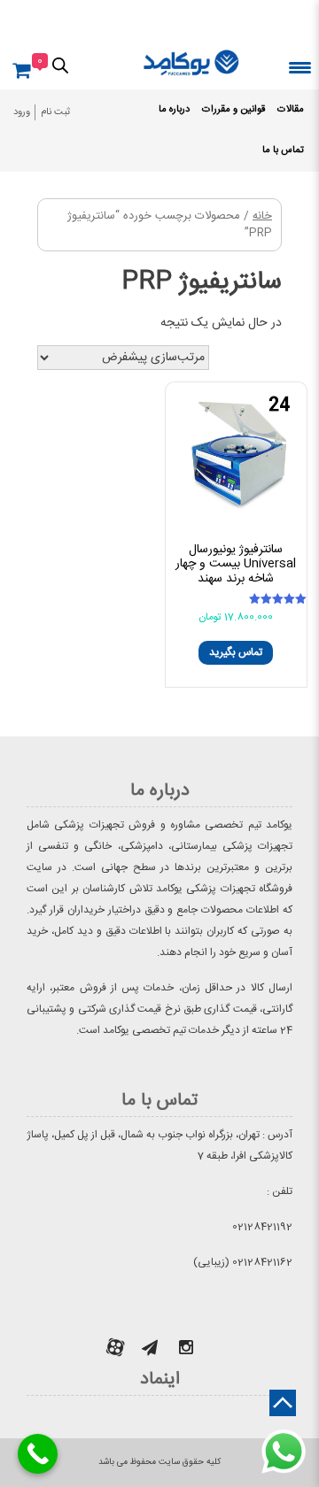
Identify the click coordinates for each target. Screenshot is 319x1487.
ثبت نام (55, 112)
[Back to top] (282, 1403)
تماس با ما (283, 150)
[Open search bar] (60, 64)
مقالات (290, 110)
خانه (262, 216)
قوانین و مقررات (233, 110)
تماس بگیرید (235, 652)
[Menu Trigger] (299, 66)
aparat (115, 1347)
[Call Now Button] (38, 1454)
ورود (21, 112)
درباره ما (174, 110)
